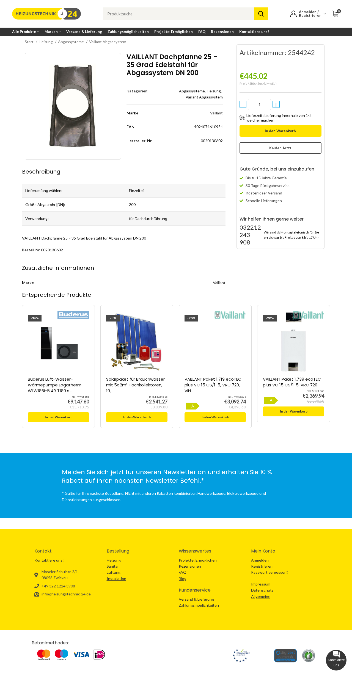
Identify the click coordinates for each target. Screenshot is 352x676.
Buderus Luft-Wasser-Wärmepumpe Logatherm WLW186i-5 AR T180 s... (54, 385)
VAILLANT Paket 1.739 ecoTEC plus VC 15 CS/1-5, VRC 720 (292, 382)
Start (29, 41)
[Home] (46, 13)
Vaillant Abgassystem (107, 41)
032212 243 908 (250, 235)
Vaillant (216, 113)
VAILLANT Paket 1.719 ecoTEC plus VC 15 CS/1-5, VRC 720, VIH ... (213, 385)
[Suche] (261, 13)
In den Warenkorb (280, 131)
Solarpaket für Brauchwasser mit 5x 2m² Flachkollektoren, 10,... (135, 385)
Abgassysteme (71, 41)
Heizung (46, 41)
